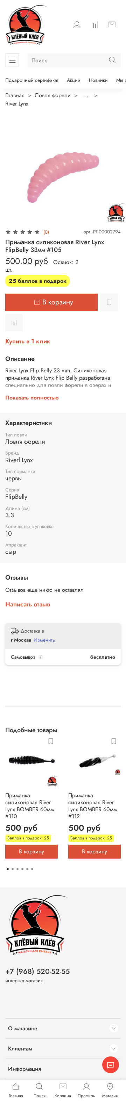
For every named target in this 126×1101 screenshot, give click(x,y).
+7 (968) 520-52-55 (37, 971)
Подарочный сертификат (31, 80)
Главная (14, 95)
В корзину (31, 851)
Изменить (44, 640)
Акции (73, 80)
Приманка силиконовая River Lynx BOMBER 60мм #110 (29, 805)
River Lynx (16, 104)
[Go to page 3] (17, 869)
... (86, 95)
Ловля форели (53, 95)
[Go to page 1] (8, 869)
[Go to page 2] (13, 869)
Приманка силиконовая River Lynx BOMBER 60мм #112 (92, 805)
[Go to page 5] (27, 869)
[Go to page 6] (32, 869)
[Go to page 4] (22, 869)
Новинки (98, 80)
